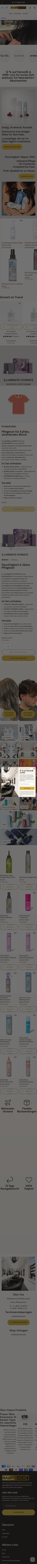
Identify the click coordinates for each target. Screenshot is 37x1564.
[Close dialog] (34, 768)
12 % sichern (27, 788)
